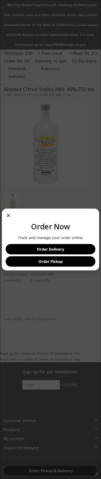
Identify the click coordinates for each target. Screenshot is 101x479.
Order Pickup (51, 261)
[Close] (8, 217)
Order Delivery (50, 249)
